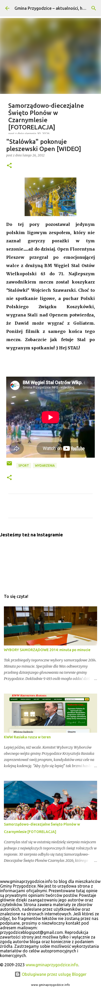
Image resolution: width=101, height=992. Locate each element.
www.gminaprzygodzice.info (52, 964)
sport (23, 465)
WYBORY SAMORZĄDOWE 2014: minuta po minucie (47, 650)
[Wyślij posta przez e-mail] (9, 465)
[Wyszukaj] (94, 8)
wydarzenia (45, 465)
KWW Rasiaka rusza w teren (27, 737)
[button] (9, 165)
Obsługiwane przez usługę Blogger (53, 974)
